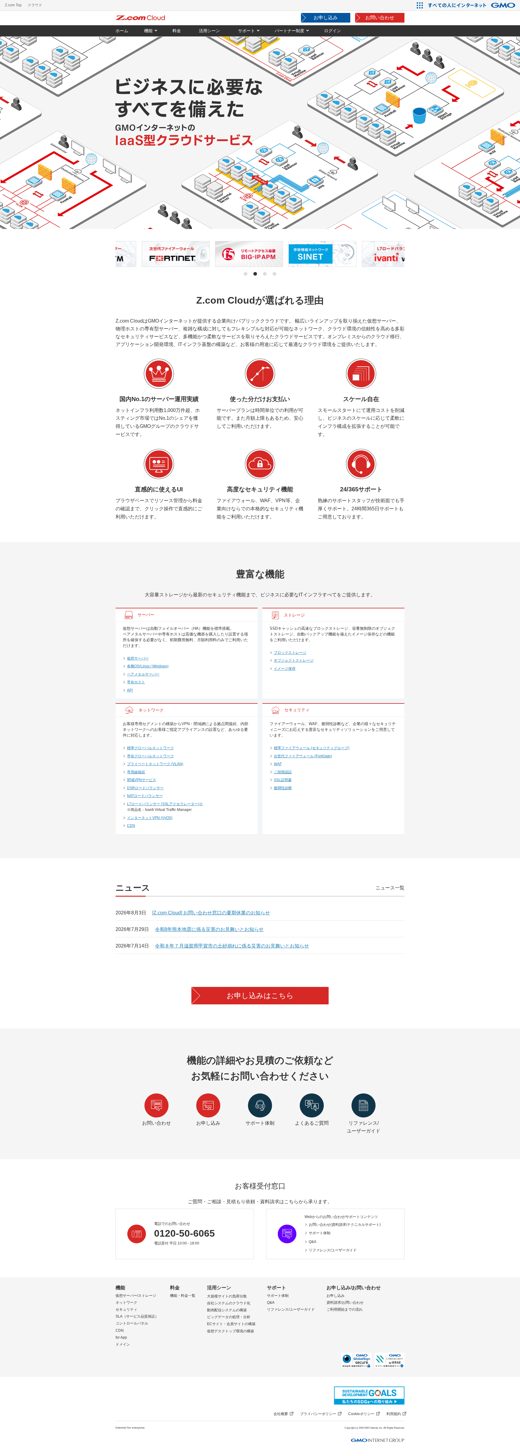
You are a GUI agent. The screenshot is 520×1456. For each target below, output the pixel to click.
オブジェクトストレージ (294, 660)
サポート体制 (319, 1233)
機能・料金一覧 (182, 1296)
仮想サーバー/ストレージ (136, 1296)
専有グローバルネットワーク (150, 756)
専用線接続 (136, 772)
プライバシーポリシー (318, 1414)
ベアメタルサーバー (143, 674)
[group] (150, 254)
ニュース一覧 (390, 887)
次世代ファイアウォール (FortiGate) (303, 756)
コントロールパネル (132, 1323)
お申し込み (326, 17)
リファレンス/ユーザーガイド (333, 1250)
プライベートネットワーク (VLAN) (155, 764)
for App (121, 1337)
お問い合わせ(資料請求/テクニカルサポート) (345, 1225)
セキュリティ (126, 1309)
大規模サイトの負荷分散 (227, 1296)
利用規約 (393, 1414)
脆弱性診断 (283, 788)
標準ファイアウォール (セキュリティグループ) (311, 748)
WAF (278, 764)
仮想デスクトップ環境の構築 (230, 1331)
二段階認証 (283, 772)
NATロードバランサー (145, 796)
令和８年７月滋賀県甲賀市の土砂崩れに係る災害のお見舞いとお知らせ (232, 945)
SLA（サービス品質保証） (137, 1316)
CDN (131, 826)
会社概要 (281, 1414)
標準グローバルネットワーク (150, 748)
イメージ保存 (285, 668)
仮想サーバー (138, 658)
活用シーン (219, 1287)
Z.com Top (13, 5)
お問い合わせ (379, 17)
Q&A (312, 1242)
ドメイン (123, 1344)
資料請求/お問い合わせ (345, 1302)
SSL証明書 (283, 780)
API (130, 690)
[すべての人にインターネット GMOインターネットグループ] (472, 5)
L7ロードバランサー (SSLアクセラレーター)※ (165, 804)
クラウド (35, 5)
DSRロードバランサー (145, 788)
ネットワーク (126, 1302)
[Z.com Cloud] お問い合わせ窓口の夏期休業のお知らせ (211, 912)
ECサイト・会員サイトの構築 (231, 1324)
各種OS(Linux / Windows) (148, 666)
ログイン (332, 30)
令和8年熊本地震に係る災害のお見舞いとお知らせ (209, 929)
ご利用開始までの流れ (345, 1309)
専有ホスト (136, 682)
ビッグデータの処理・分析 (228, 1317)
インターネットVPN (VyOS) (149, 818)
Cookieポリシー (361, 1414)
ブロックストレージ (290, 653)
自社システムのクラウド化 (228, 1303)
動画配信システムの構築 (227, 1310)
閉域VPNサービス (141, 780)
